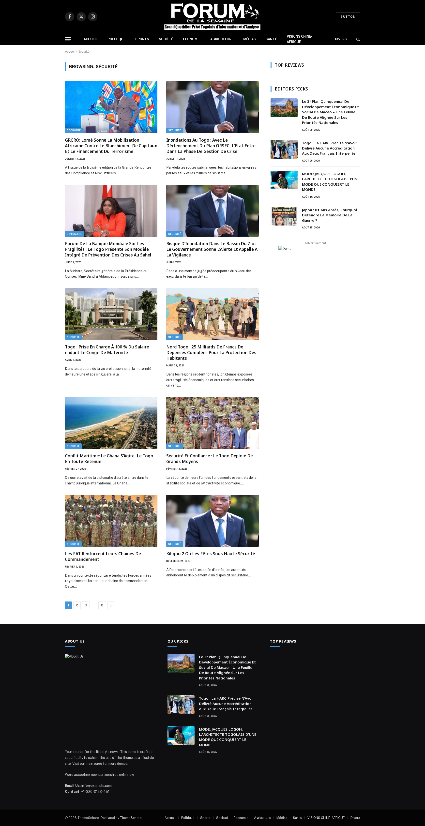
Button (348, 16)
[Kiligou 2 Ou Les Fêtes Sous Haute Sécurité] (212, 521)
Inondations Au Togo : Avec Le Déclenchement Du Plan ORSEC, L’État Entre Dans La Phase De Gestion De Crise (211, 145)
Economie (191, 39)
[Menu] (68, 39)
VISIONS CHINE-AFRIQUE (300, 39)
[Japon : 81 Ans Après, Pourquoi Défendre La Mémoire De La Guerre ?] (284, 216)
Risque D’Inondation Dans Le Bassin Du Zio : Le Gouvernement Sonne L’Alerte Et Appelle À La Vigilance (212, 249)
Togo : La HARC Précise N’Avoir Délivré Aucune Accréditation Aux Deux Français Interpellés (329, 148)
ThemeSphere (131, 818)
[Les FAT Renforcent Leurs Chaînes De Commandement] (111, 521)
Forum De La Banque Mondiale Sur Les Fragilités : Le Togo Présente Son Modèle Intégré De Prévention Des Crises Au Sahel (108, 249)
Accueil (91, 39)
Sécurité (174, 130)
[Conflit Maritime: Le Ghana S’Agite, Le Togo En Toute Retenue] (111, 423)
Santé (271, 39)
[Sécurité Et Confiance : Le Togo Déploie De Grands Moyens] (212, 423)
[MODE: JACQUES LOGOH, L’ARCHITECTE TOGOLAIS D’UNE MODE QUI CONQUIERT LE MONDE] (284, 180)
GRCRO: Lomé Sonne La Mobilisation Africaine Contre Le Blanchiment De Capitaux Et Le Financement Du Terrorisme (111, 145)
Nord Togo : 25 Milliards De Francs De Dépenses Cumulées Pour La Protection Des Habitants (211, 352)
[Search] (357, 39)
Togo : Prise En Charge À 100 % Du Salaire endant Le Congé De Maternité (107, 349)
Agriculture (221, 39)
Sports (142, 39)
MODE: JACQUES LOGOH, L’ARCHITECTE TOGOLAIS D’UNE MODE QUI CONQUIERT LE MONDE (330, 181)
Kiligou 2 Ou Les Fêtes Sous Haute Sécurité (210, 553)
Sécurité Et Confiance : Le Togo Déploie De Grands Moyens (209, 458)
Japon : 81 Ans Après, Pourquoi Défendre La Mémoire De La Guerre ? (329, 215)
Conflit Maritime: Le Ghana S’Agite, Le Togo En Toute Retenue (109, 458)
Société (166, 39)
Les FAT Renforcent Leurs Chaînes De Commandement (103, 556)
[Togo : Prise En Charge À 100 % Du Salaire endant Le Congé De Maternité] (111, 314)
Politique (116, 39)
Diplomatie (74, 234)
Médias (249, 39)
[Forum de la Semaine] (212, 16)
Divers (341, 39)
